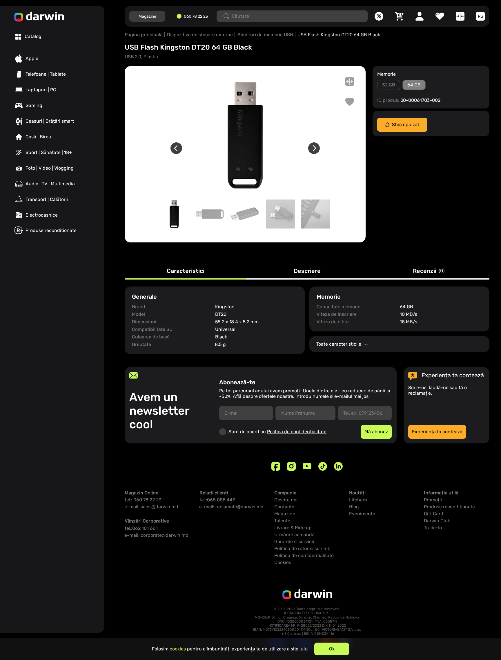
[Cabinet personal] (419, 16)
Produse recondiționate (449, 506)
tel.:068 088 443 (217, 500)
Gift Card (433, 513)
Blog (354, 506)
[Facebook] (275, 466)
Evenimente (362, 513)
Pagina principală (144, 34)
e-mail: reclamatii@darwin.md (231, 506)
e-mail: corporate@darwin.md (156, 535)
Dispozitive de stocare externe (200, 34)
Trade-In (433, 527)
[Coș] (399, 16)
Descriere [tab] (307, 271)
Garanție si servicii (294, 541)
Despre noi (285, 500)
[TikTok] (322, 466)
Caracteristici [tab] (185, 271)
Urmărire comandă (294, 534)
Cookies (282, 562)
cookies (178, 649)
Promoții (433, 500)
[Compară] (460, 16)
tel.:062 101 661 (141, 528)
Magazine (147, 16)
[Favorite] (439, 16)
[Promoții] (379, 16)
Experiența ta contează (437, 431)
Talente (282, 520)
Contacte (284, 506)
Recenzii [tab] (428, 271)
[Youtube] (307, 466)
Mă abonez (376, 431)
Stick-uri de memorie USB (265, 34)
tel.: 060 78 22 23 (143, 500)
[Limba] (480, 16)
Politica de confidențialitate (296, 431)
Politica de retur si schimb (302, 548)
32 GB (388, 85)
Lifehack (358, 500)
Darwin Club (437, 520)
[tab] (28, 36)
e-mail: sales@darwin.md (151, 506)
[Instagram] (291, 466)
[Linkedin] (338, 466)
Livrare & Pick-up (293, 527)
